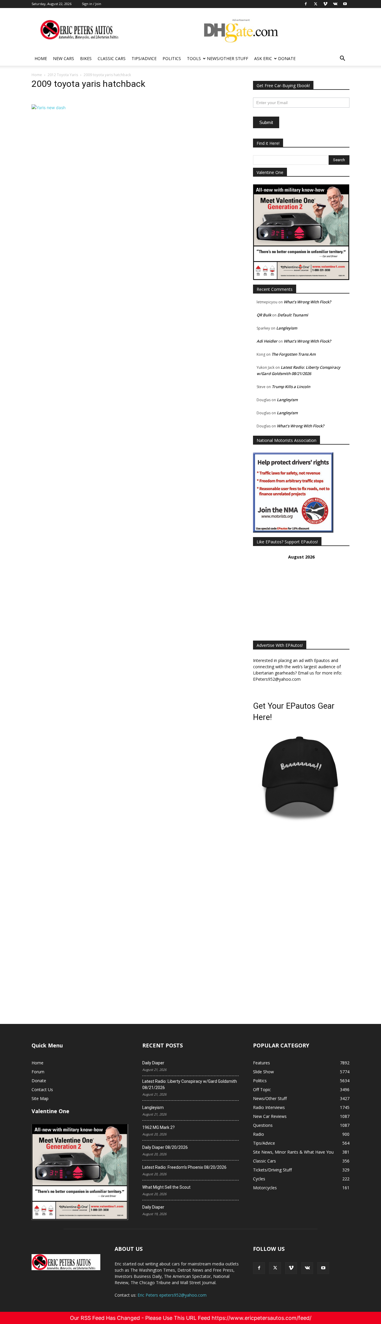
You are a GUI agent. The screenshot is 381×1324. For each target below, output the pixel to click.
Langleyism (286, 328)
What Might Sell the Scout (166, 1187)
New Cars (63, 58)
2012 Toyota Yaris (63, 74)
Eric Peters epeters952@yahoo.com (172, 1295)
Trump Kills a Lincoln (291, 386)
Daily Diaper (153, 1063)
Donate (287, 58)
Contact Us (42, 1089)
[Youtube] (323, 1268)
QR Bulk (264, 315)
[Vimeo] (291, 1268)
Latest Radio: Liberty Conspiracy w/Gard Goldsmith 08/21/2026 (189, 1084)
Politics (172, 58)
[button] (342, 59)
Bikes (86, 58)
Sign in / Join (91, 3)
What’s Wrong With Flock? (307, 302)
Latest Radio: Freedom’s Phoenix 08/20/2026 (184, 1167)
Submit (266, 122)
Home (41, 58)
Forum (38, 1071)
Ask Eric (263, 58)
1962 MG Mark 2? (158, 1127)
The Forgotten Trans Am (293, 354)
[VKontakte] (307, 1268)
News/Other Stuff (227, 58)
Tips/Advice (144, 58)
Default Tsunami (292, 315)
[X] (275, 1268)
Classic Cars (112, 58)
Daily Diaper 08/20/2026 (165, 1147)
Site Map (40, 1098)
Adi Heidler (267, 341)
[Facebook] (259, 1268)
